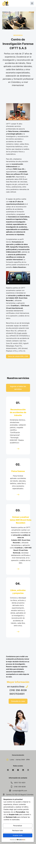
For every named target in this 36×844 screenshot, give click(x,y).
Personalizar (17, 826)
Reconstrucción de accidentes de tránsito (18, 412)
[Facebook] (8, 770)
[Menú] (32, 3)
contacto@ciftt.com (19, 791)
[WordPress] (28, 770)
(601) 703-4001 (19, 783)
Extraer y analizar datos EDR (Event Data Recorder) (20, 520)
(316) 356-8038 (20, 787)
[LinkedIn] (23, 770)
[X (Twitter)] (13, 770)
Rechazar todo (17, 830)
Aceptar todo (17, 835)
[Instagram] (18, 770)
